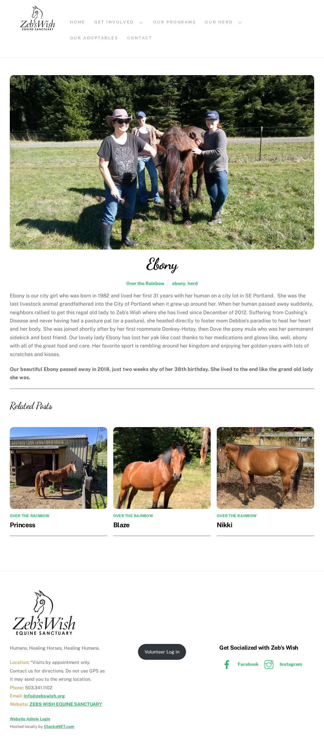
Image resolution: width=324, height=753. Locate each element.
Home (77, 22)
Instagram (290, 664)
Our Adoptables (94, 38)
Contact (140, 38)
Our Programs (174, 22)
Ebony (162, 263)
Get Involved (114, 22)
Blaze (121, 525)
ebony (178, 283)
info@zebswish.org (44, 695)
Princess (22, 525)
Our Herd (219, 22)
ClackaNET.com (59, 726)
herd (193, 283)
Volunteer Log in (162, 651)
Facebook (248, 664)
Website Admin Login (30, 719)
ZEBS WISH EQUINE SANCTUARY (65, 704)
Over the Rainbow (145, 283)
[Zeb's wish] (38, 28)
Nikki (224, 525)
